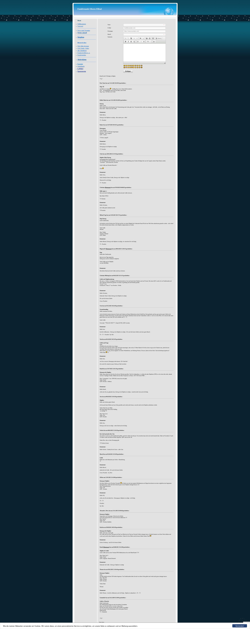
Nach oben (101, 622)
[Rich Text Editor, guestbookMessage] (144, 52)
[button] (125, 38)
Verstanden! (239, 626)
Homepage (107, 187)
